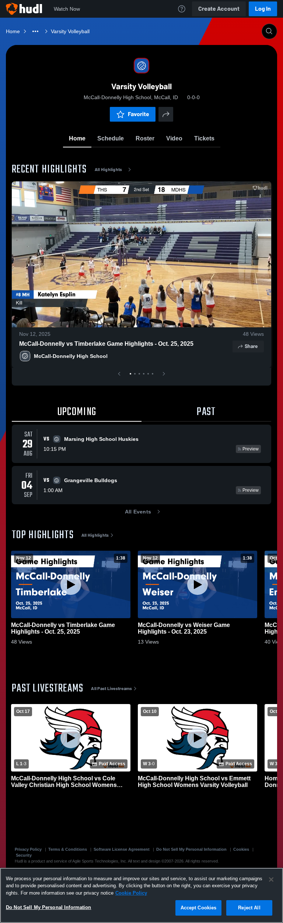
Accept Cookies (199, 907)
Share (251, 346)
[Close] (271, 879)
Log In (263, 9)
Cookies (241, 849)
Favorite (138, 114)
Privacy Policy (28, 849)
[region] (141, 895)
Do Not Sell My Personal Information (191, 849)
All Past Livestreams (111, 688)
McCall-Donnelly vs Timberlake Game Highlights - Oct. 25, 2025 (106, 344)
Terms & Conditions (67, 849)
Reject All (249, 907)
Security (24, 855)
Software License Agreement (122, 849)
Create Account (219, 9)
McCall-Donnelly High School (71, 356)
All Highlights (108, 169)
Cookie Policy (131, 893)
